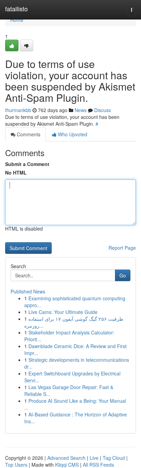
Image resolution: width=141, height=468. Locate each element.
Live (94, 457)
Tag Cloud (114, 457)
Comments (27, 134)
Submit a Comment (27, 164)
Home (16, 19)
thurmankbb (18, 110)
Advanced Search (66, 457)
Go (122, 275)
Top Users (16, 464)
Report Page (122, 247)
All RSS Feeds (98, 464)
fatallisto (16, 8)
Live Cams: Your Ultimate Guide (63, 311)
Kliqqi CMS (67, 464)
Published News (28, 291)
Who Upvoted (71, 134)
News (81, 110)
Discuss (102, 110)
